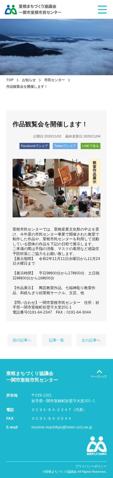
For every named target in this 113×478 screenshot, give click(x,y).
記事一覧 (56, 340)
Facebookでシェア (34, 146)
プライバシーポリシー (91, 466)
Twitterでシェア (65, 146)
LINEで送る (90, 146)
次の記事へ (91, 340)
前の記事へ (22, 340)
